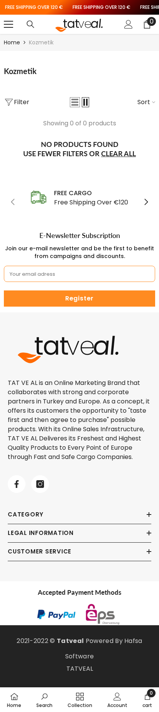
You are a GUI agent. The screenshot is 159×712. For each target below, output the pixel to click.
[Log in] (128, 24)
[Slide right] (146, 202)
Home (12, 42)
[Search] (30, 24)
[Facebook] (16, 484)
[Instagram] (40, 484)
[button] (75, 102)
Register (79, 298)
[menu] (8, 24)
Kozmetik (41, 42)
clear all (118, 153)
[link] (79, 198)
